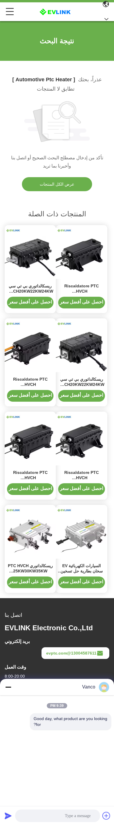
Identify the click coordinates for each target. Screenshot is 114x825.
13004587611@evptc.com (71, 653)
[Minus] (8, 687)
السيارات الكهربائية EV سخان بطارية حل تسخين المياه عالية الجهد (82, 571)
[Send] (8, 815)
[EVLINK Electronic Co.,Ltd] (56, 11)
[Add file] (106, 815)
